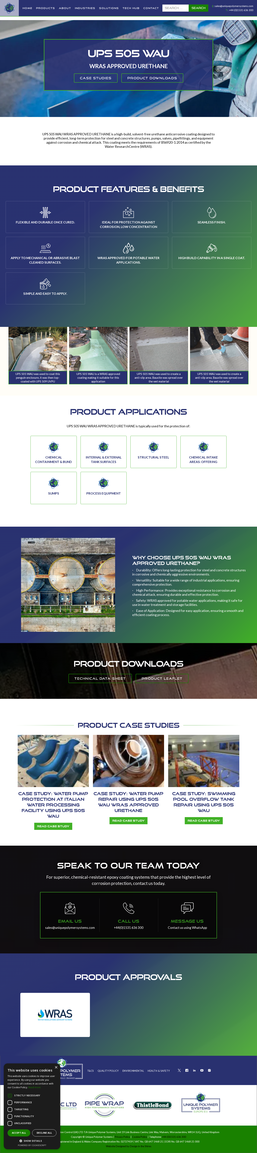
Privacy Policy (123, 1136)
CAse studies (96, 78)
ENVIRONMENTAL (133, 1070)
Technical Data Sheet (100, 678)
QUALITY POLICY (108, 1070)
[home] (9, 8)
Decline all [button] (44, 1132)
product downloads (152, 78)
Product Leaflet (162, 678)
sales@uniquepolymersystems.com (234, 6)
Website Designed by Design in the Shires (128, 1146)
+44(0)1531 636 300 (128, 928)
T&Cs (90, 1070)
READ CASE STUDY (53, 826)
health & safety (159, 1070)
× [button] (56, 1067)
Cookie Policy (140, 1136)
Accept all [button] (19, 1132)
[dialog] (32, 1106)
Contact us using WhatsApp (187, 928)
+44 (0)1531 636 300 (241, 10)
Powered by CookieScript (32, 1145)
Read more (34, 1087)
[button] (45, 8)
